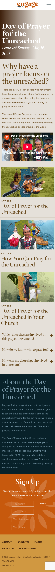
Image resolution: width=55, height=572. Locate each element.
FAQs (38, 541)
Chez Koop (12, 566)
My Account (28, 548)
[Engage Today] (27, 5)
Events (23, 541)
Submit (44, 503)
